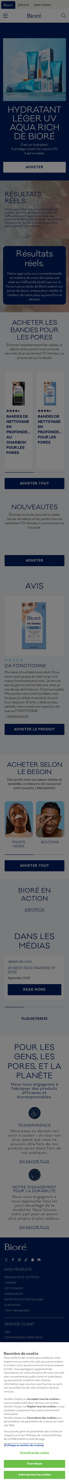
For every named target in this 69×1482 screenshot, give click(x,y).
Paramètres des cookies (34, 1453)
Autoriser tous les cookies (34, 1474)
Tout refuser (34, 1464)
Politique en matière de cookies (24, 1445)
